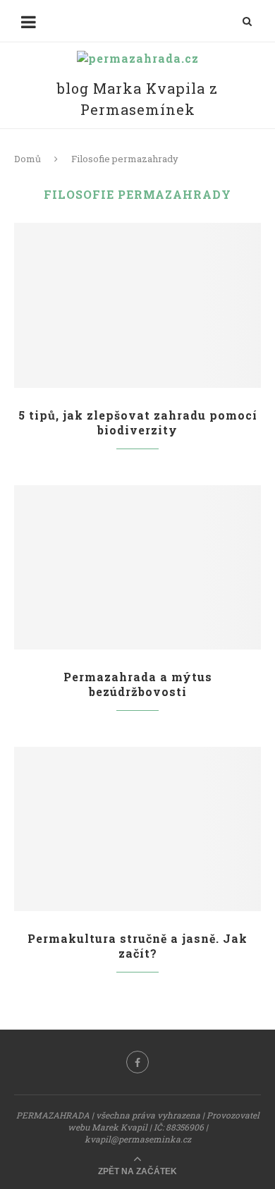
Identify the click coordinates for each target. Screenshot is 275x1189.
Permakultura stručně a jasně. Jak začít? (138, 946)
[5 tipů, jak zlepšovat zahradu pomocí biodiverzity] (137, 305)
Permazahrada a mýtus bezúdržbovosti (137, 684)
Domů (27, 158)
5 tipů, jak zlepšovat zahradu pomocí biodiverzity (137, 422)
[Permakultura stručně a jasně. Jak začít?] (137, 829)
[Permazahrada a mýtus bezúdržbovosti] (137, 567)
